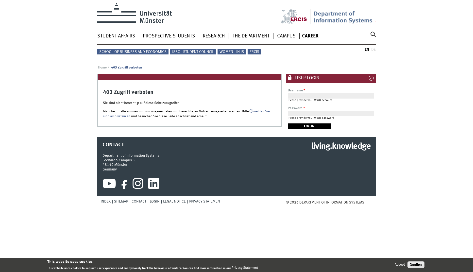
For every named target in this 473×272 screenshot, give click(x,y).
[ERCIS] (297, 13)
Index (106, 202)
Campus (286, 36)
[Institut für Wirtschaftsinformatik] (345, 13)
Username (296, 90)
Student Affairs (116, 36)
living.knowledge (341, 146)
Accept (400, 264)
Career (310, 36)
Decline (416, 265)
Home (102, 67)
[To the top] (368, 202)
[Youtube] (109, 185)
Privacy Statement (205, 202)
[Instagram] (138, 185)
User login (306, 78)
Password (296, 108)
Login (155, 202)
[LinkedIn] (153, 185)
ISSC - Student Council (193, 52)
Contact (139, 202)
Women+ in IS (232, 52)
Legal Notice (174, 202)
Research (214, 36)
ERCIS (254, 52)
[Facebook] (124, 185)
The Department (251, 36)
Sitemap (121, 202)
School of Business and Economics (133, 52)
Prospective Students (169, 36)
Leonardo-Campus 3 (118, 160)
